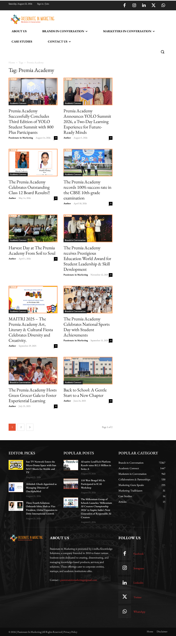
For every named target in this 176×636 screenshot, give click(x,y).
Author (67, 137)
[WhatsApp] (163, 5)
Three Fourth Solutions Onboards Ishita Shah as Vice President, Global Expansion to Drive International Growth (41, 508)
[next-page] (29, 427)
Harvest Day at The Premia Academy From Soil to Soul (32, 250)
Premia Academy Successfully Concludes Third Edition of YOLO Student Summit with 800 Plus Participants (31, 121)
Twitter (137, 597)
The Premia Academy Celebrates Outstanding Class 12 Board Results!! (29, 187)
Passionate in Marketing (21, 137)
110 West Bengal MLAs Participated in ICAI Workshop (93, 484)
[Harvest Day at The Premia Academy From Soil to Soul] (33, 228)
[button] (162, 52)
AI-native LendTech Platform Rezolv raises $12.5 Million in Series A (96, 465)
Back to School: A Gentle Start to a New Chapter (85, 392)
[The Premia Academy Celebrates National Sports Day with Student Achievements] (88, 299)
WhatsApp (139, 611)
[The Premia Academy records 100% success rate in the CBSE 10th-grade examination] (88, 162)
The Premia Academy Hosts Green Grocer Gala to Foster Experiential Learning (33, 395)
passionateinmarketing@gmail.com (78, 580)
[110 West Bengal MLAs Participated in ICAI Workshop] (71, 484)
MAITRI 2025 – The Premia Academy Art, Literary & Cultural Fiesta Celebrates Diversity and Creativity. (31, 329)
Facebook (139, 553)
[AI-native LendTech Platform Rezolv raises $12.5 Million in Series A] (71, 465)
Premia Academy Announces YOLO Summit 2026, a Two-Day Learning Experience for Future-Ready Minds (87, 121)
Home (12, 62)
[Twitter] (153, 5)
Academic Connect (18, 103)
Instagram (139, 568)
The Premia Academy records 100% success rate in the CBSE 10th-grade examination (87, 190)
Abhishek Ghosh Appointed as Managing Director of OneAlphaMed (41, 487)
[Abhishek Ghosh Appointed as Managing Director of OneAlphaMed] (16, 487)
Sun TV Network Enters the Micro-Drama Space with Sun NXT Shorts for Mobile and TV (41, 467)
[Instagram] (134, 5)
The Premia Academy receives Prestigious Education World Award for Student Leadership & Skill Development (87, 258)
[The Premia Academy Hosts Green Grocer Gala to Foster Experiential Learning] (33, 370)
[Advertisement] (106, 18)
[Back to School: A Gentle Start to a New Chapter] (88, 370)
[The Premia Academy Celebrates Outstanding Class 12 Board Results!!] (33, 162)
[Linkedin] (144, 5)
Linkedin (138, 582)
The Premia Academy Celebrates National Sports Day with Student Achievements (87, 327)
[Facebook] (124, 5)
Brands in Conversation (75, 240)
